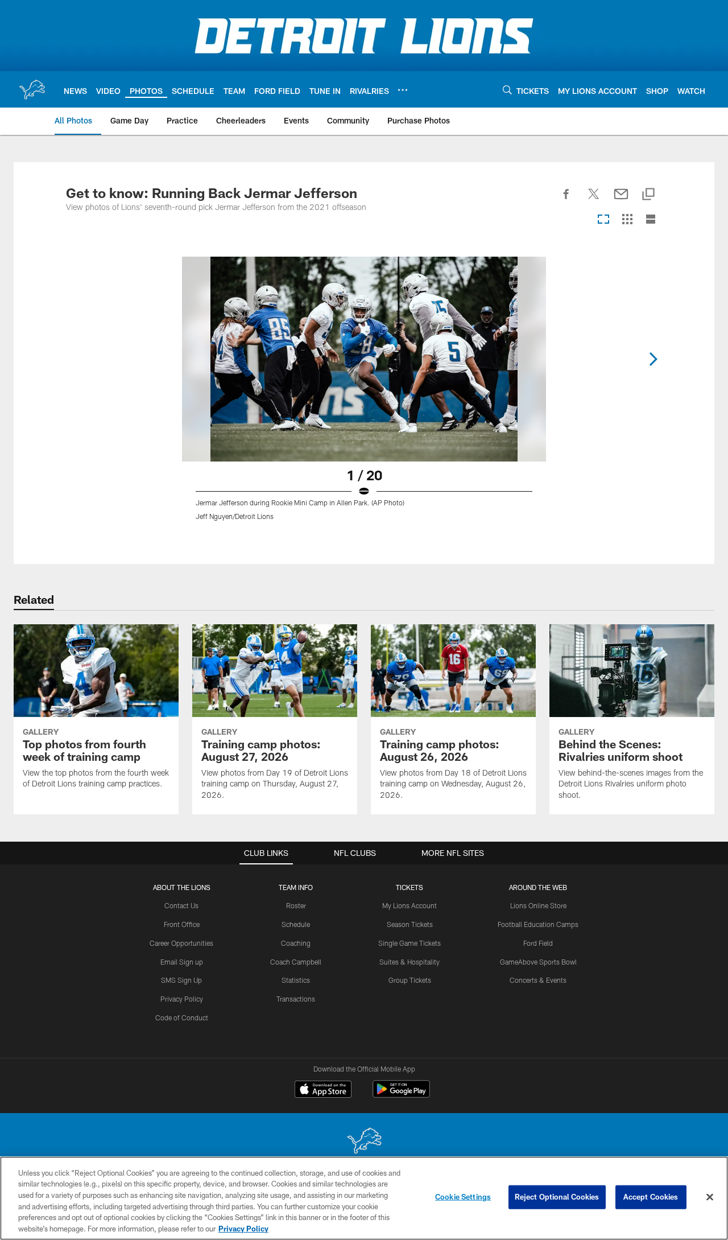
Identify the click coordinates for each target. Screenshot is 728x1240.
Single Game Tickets (409, 943)
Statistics (296, 980)
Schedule (296, 924)
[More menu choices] (402, 89)
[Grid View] (627, 220)
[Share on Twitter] (594, 200)
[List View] (650, 220)
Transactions (295, 999)
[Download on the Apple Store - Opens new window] (323, 1090)
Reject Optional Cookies (557, 1196)
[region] (364, 1198)
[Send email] (621, 200)
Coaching (296, 943)
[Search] (507, 89)
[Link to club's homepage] (32, 89)
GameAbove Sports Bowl (538, 962)
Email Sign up (181, 962)
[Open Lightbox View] (364, 395)
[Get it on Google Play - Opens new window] (401, 1095)
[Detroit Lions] (364, 1141)
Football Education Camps (538, 924)
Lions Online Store (538, 905)
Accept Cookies (651, 1196)
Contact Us (181, 905)
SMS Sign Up (181, 980)
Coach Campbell (295, 962)
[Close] (709, 1197)
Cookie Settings (463, 1196)
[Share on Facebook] (566, 200)
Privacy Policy (181, 999)
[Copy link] (648, 195)
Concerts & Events (538, 980)
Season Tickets (410, 924)
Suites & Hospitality (409, 962)
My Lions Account (409, 905)
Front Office (182, 924)
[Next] (653, 359)
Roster (296, 905)
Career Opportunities (181, 943)
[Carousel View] (603, 220)
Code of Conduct (181, 1017)
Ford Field (538, 943)
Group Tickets (409, 980)
